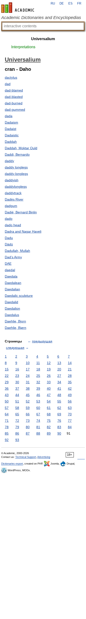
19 (49, 369)
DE (61, 3)
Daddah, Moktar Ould (21, 148)
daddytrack (13, 193)
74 (38, 420)
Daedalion (12, 308)
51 (17, 401)
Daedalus (12, 315)
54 (49, 401)
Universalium (43, 39)
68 (49, 414)
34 (59, 382)
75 (49, 420)
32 (38, 382)
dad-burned (13, 103)
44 (17, 395)
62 (59, 408)
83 (59, 427)
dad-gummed (15, 109)
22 (7, 376)
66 (28, 414)
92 (7, 440)
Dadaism (11, 122)
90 (59, 433)
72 (17, 420)
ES (70, 3)
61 (49, 408)
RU (53, 3)
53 (38, 401)
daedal (10, 270)
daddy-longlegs (16, 174)
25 (38, 376)
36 (7, 388)
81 (38, 427)
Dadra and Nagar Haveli (23, 231)
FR (79, 3)
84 (70, 427)
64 (7, 414)
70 (70, 414)
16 (17, 369)
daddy (9, 161)
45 (28, 395)
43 (7, 395)
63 (70, 408)
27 (59, 376)
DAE (8, 263)
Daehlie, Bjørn (15, 328)
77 (70, 420)
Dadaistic (12, 135)
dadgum (11, 206)
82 (49, 427)
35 (70, 382)
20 (59, 369)
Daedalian (12, 289)
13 (59, 363)
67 (38, 414)
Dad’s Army (13, 257)
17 (28, 369)
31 (28, 382)
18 (38, 369)
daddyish (11, 180)
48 (59, 395)
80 (28, 427)
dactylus (11, 77)
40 (49, 388)
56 (70, 401)
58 (17, 408)
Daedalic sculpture (19, 296)
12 (49, 363)
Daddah (11, 142)
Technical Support (25, 457)
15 (7, 369)
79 (17, 427)
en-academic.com (18, 7)
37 (17, 388)
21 (70, 369)
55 (59, 401)
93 (17, 440)
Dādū (9, 244)
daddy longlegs (16, 167)
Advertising (43, 457)
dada (8, 116)
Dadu (9, 238)
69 (59, 414)
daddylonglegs (16, 186)
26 (49, 376)
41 (59, 388)
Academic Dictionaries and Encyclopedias (41, 17)
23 (17, 376)
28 (70, 376)
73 (28, 420)
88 (38, 433)
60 (38, 408)
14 (70, 363)
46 (38, 395)
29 (7, 382)
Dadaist (10, 129)
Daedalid (11, 302)
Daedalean (13, 283)
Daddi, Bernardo (17, 154)
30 (17, 382)
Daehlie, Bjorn (15, 321)
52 (28, 401)
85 (7, 433)
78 (7, 427)
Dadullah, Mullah (17, 251)
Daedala (11, 276)
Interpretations (23, 47)
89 (49, 433)
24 (28, 376)
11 (38, 363)
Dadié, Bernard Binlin (21, 212)
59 (28, 408)
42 (70, 388)
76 (59, 420)
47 (49, 395)
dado (8, 219)
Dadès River (14, 199)
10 (28, 363)
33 (49, 382)
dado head (13, 225)
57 (7, 408)
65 (17, 414)
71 (7, 420)
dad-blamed (14, 90)
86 (17, 433)
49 (70, 395)
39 (38, 388)
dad (8, 84)
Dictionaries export (12, 463)
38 (28, 388)
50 (7, 401)
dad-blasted (14, 97)
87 (28, 433)
